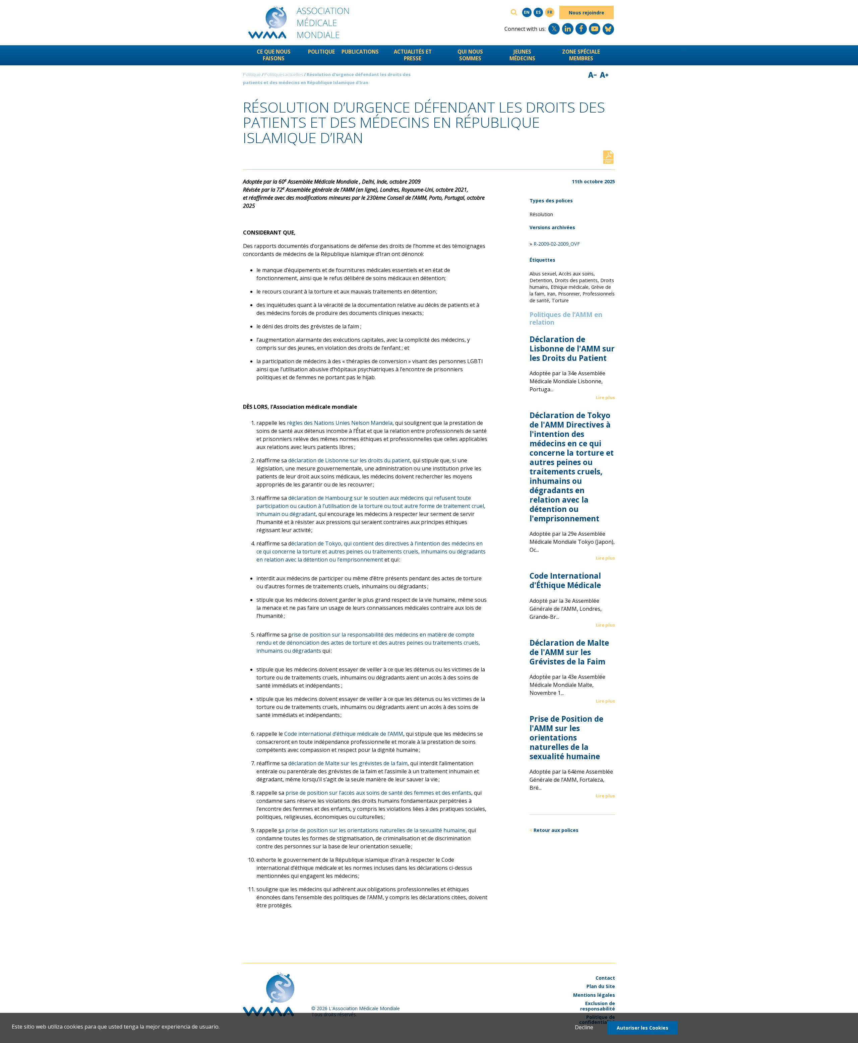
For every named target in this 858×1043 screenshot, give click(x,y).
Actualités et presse (413, 55)
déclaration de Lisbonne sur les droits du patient (349, 460)
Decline (584, 1027)
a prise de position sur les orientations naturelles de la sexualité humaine (373, 830)
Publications (360, 51)
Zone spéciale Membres (581, 55)
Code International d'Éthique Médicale (565, 580)
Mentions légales (594, 995)
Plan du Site (601, 986)
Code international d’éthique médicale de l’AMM (343, 733)
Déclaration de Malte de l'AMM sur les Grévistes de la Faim (569, 652)
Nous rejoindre (586, 12)
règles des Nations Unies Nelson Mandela (339, 423)
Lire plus (605, 397)
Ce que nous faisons (274, 55)
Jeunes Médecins (522, 55)
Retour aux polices (556, 830)
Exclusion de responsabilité (597, 1006)
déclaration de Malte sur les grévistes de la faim (348, 763)
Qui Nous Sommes (470, 55)
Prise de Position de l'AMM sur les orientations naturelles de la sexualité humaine (566, 738)
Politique (321, 51)
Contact (605, 978)
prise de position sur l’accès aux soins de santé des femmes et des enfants (378, 792)
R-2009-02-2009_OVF (557, 244)
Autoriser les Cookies (642, 1028)
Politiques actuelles (283, 74)
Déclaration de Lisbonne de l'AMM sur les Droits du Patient (572, 348)
